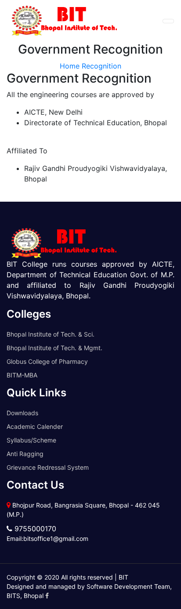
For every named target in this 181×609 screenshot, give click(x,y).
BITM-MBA (22, 375)
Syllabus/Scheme (31, 440)
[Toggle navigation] (168, 21)
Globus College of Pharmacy (47, 361)
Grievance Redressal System (48, 467)
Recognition (101, 66)
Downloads (22, 413)
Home (70, 66)
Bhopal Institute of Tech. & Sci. (50, 334)
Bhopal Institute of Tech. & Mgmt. (54, 348)
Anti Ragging (25, 453)
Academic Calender (35, 426)
